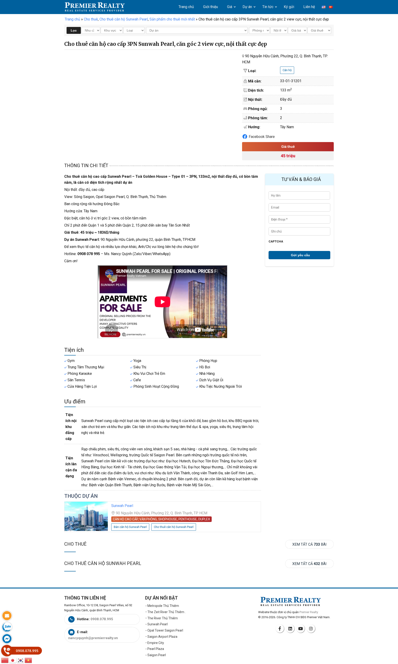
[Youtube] (301, 628)
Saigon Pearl (156, 655)
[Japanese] (13, 660)
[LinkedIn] (291, 628)
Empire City (155, 643)
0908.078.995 (102, 619)
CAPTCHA (276, 241)
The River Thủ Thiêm (162, 618)
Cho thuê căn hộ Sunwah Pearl (102, 563)
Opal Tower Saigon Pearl (165, 630)
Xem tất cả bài (309, 544)
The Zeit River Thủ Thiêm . (166, 612)
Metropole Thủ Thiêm (163, 606)
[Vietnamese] (28, 660)
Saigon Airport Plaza (162, 636)
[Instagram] (311, 628)
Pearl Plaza (155, 649)
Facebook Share (262, 136)
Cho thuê (75, 544)
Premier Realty (94, 7)
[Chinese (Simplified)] (5, 660)
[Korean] (21, 660)
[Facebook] (280, 628)
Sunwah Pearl (122, 506)
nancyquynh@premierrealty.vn (93, 638)
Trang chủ (72, 19)
